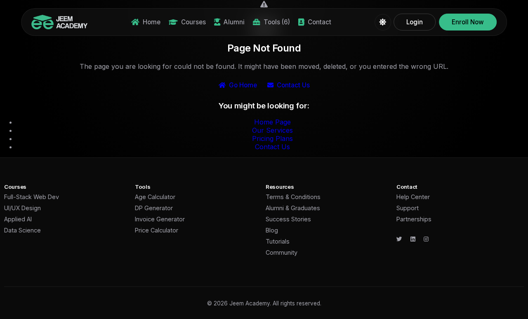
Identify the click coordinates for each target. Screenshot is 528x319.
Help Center (413, 196)
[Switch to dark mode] (383, 22)
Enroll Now (468, 22)
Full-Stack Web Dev (31, 196)
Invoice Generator (160, 219)
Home (151, 22)
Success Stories (288, 219)
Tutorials (278, 241)
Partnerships (413, 219)
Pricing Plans (272, 138)
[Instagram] (426, 239)
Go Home (243, 85)
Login (414, 22)
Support (407, 207)
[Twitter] (399, 239)
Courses (193, 22)
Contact (319, 22)
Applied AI (18, 219)
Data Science (22, 230)
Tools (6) (277, 22)
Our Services (272, 130)
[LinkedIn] (412, 239)
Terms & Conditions (293, 196)
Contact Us (293, 85)
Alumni (234, 22)
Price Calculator (156, 230)
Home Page (272, 122)
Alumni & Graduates (293, 207)
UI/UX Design (22, 207)
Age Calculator (155, 196)
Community (281, 252)
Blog (272, 230)
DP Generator (154, 207)
